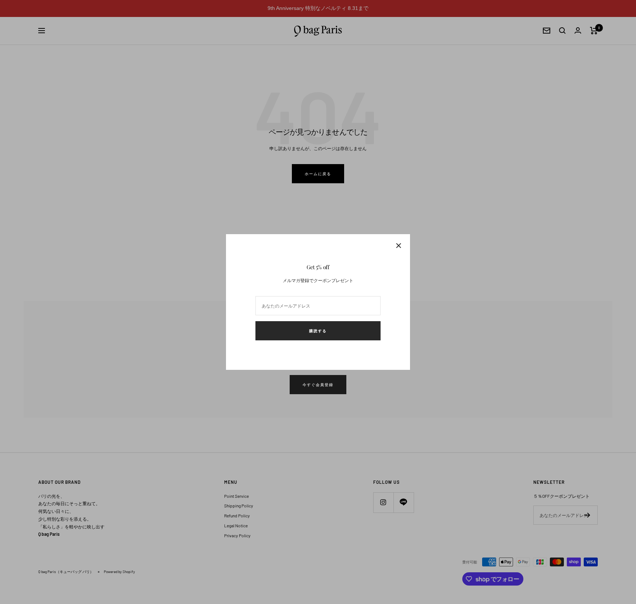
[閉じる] (398, 245)
